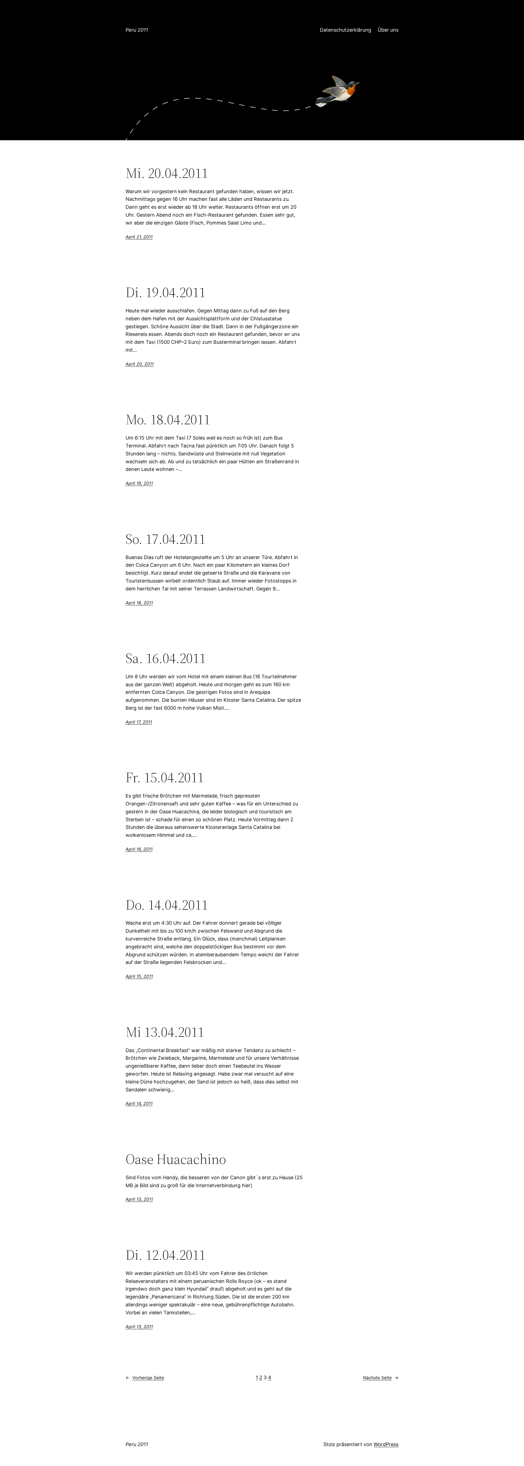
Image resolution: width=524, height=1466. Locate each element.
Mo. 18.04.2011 (168, 419)
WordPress (386, 1444)
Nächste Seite (380, 1377)
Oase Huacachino (176, 1159)
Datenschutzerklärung (345, 30)
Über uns (388, 30)
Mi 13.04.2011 (165, 1032)
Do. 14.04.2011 (167, 905)
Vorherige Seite (145, 1377)
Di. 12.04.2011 (166, 1255)
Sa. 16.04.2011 (166, 658)
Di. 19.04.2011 (166, 292)
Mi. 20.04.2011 (167, 173)
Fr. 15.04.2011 (165, 777)
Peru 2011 (137, 30)
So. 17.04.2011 (166, 539)
